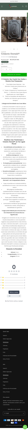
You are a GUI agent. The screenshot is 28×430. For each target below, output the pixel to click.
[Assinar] (23, 413)
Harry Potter (6, 359)
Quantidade (4, 66)
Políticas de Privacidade (9, 355)
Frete (2, 63)
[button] (2, 6)
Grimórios (5, 342)
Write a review (14, 292)
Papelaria (5, 349)
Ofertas (5, 345)
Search (5, 335)
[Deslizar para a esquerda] (10, 49)
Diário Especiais (7, 339)
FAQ (4, 352)
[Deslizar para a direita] (17, 49)
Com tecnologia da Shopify (17, 425)
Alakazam (10, 425)
